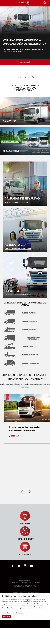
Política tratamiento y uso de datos (26, 582)
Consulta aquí (25, 62)
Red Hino (25, 524)
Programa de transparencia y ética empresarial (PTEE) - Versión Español (26, 587)
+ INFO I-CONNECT (25, 539)
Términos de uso (25, 580)
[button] (17, 77)
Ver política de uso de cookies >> (14, 613)
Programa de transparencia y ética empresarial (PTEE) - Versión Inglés (26, 592)
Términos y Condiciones (25, 579)
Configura (25, 555)
